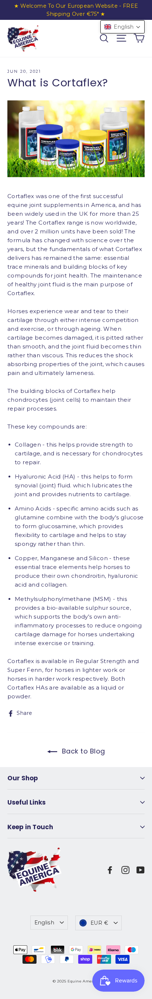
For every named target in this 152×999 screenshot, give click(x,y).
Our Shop (22, 778)
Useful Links (26, 802)
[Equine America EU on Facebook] (110, 869)
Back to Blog (82, 751)
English (44, 922)
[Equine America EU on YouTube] (141, 869)
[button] (122, 27)
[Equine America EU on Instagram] (125, 869)
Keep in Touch (30, 827)
